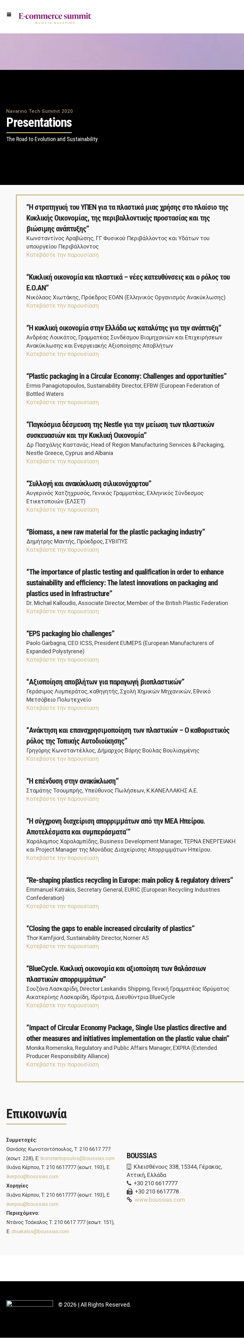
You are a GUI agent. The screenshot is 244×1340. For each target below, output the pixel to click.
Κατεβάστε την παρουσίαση (62, 254)
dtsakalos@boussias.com (40, 1231)
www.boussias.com (160, 1199)
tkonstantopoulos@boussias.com (77, 1158)
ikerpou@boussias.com (32, 1176)
